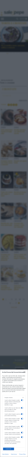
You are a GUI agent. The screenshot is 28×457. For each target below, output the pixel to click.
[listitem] (14, 397)
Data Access (14, 454)
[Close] (25, 372)
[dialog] (14, 413)
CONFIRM (8, 448)
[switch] (22, 400)
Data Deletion (5, 454)
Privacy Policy (22, 454)
